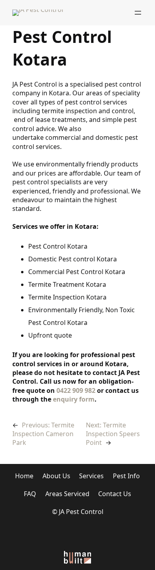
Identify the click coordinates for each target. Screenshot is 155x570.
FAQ (30, 493)
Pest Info (126, 475)
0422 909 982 (75, 390)
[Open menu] (138, 12)
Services (91, 475)
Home (24, 475)
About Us (56, 475)
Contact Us (114, 493)
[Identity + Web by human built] (77, 556)
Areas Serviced (67, 493)
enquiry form (74, 399)
